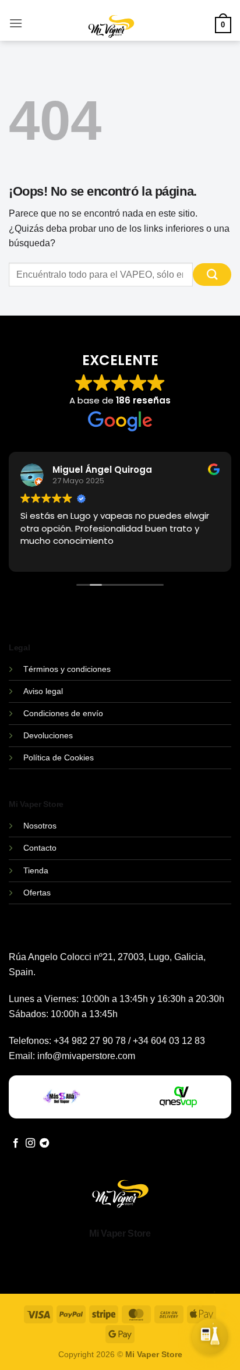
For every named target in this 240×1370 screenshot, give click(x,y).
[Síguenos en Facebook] (15, 1143)
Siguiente (167, 1346)
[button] (16, 23)
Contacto (40, 847)
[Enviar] (212, 274)
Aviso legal (43, 691)
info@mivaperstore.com (86, 1056)
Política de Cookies (58, 757)
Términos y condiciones (67, 669)
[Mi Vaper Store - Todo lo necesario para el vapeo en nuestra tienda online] (111, 33)
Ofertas (37, 892)
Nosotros (40, 825)
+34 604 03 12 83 (169, 1041)
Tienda (35, 870)
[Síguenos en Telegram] (44, 1143)
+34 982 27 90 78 (90, 1041)
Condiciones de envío (63, 713)
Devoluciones (48, 735)
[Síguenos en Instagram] (30, 1143)
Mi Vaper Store (120, 1233)
